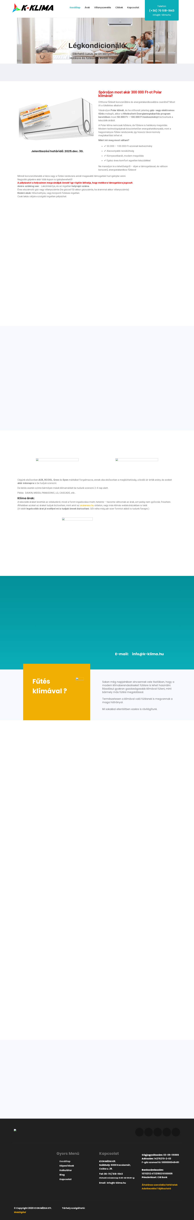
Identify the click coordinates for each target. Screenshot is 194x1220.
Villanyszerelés (102, 7)
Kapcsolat (133, 7)
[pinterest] (166, 1132)
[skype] (176, 1132)
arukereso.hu (87, 505)
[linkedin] (157, 1132)
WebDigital (20, 1212)
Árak (87, 7)
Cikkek (119, 7)
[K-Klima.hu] (33, 8)
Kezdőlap (75, 7)
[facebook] (139, 1132)
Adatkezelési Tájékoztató (156, 1188)
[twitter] (148, 1132)
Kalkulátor (66, 1170)
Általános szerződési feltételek (160, 1184)
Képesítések (67, 1165)
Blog (62, 1174)
